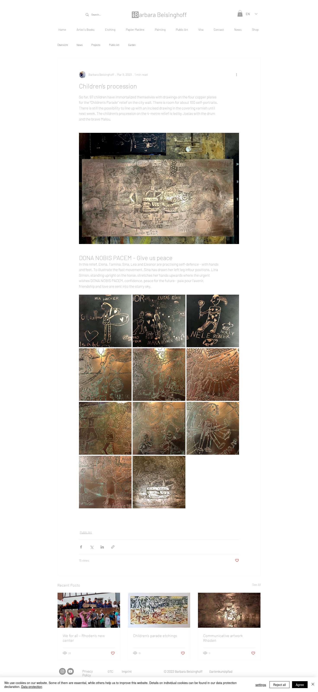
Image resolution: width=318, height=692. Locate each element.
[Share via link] (113, 547)
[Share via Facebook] (81, 547)
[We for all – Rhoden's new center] (89, 610)
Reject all (279, 684)
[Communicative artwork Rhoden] (229, 610)
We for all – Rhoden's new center (84, 638)
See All (256, 584)
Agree (300, 684)
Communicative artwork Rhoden (223, 638)
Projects (95, 44)
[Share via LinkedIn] (102, 547)
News (80, 44)
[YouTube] (70, 671)
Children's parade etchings (155, 635)
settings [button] (260, 684)
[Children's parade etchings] (159, 610)
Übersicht (62, 44)
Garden (132, 44)
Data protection (31, 686)
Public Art (114, 44)
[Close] (312, 685)
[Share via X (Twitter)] (92, 547)
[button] (240, 13)
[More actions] (236, 74)
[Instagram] (62, 671)
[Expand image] (105, 321)
